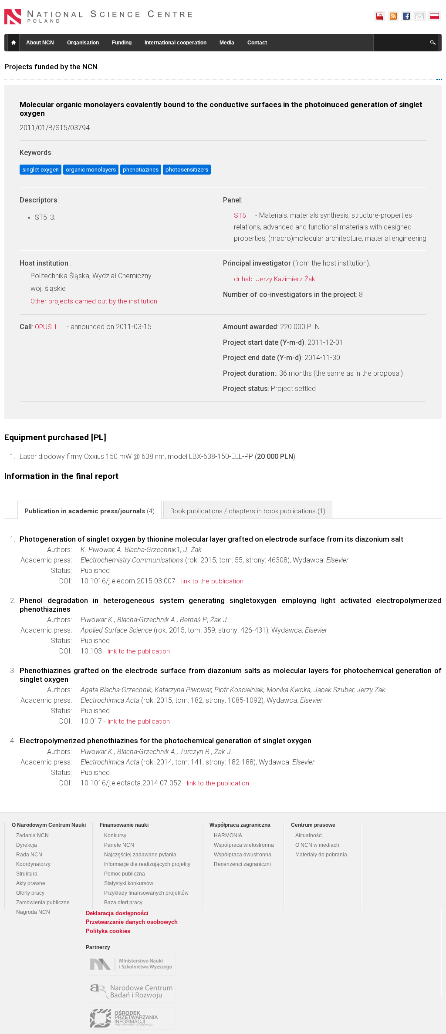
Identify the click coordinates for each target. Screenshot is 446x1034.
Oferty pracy (30, 893)
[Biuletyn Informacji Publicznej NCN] (379, 16)
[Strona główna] (98, 16)
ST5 (240, 215)
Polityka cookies (108, 931)
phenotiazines (141, 169)
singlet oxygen (40, 169)
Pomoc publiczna (124, 873)
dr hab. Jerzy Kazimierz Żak (275, 279)
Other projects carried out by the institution (94, 301)
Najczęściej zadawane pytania (140, 854)
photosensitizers (187, 169)
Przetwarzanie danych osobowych (132, 922)
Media (227, 43)
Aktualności (309, 835)
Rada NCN (29, 854)
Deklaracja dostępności (117, 913)
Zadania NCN (32, 835)
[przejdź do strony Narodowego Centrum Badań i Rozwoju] (133, 991)
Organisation (83, 43)
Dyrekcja (26, 845)
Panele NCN (119, 845)
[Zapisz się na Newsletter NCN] (419, 16)
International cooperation (175, 43)
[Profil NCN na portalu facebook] (406, 16)
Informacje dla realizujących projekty (147, 864)
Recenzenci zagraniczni (242, 864)
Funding (122, 43)
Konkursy (115, 835)
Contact (257, 43)
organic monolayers (91, 169)
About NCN (40, 43)
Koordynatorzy (33, 864)
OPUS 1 (47, 327)
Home (13, 42)
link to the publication (212, 581)
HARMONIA (228, 835)
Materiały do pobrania (321, 854)
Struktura (26, 873)
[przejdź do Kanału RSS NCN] (393, 16)
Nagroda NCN (33, 912)
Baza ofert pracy (123, 902)
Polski (435, 16)
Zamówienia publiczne (43, 902)
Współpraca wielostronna (244, 845)
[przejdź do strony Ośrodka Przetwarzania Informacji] (133, 1018)
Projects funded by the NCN (51, 66)
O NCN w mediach (317, 845)
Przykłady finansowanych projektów (146, 893)
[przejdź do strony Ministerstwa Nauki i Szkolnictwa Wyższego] (133, 964)
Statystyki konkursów (128, 883)
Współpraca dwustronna (242, 854)
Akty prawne (30, 883)
